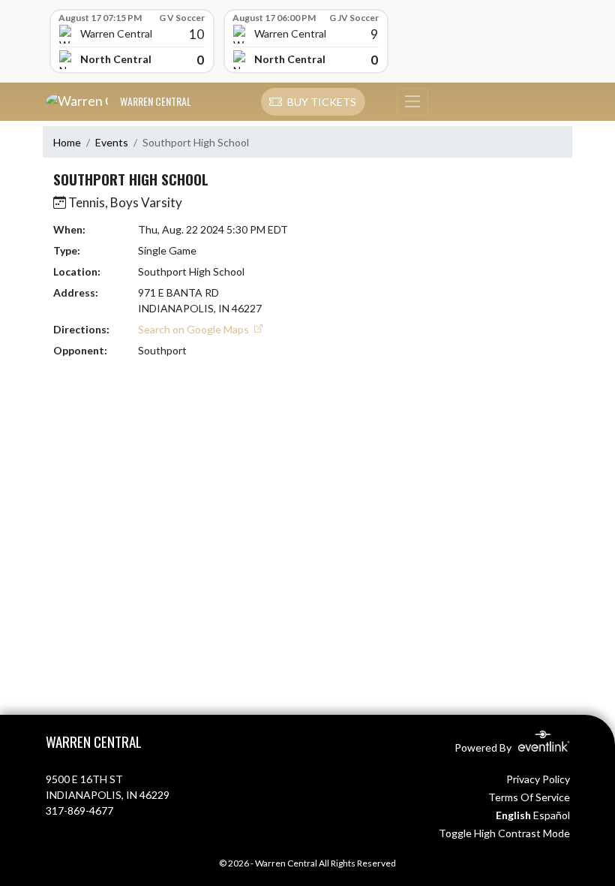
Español (551, 815)
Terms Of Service (529, 797)
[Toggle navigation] (412, 102)
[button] (313, 102)
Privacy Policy (538, 779)
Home (67, 142)
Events (111, 142)
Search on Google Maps (194, 329)
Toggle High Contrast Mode (504, 833)
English (513, 815)
